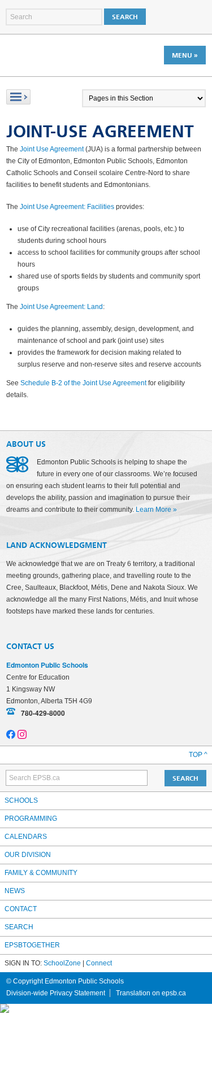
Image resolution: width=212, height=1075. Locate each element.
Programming (31, 818)
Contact (21, 909)
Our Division (28, 855)
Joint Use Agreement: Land (61, 307)
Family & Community (41, 873)
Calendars (26, 837)
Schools (21, 800)
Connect (99, 963)
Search (19, 927)
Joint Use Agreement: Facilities (67, 207)
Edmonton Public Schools (55, 54)
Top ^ (198, 755)
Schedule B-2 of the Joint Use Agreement (83, 383)
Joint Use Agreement (52, 149)
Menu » (185, 55)
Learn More (153, 509)
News (15, 891)
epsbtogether (32, 945)
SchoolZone (62, 963)
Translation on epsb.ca (151, 993)
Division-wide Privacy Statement (55, 993)
